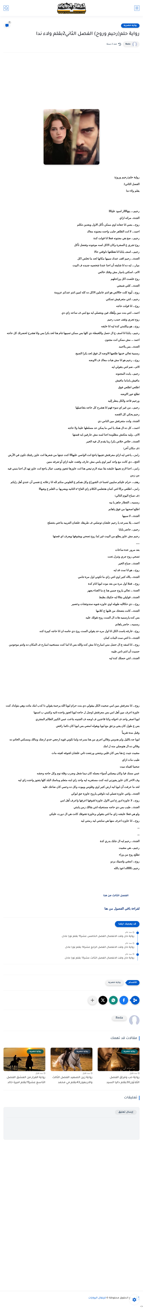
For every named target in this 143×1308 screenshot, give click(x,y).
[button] (123, 1000)
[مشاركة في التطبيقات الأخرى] (92, 1000)
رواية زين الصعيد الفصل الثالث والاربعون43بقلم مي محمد (72, 1080)
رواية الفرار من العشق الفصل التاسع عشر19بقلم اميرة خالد (26, 1080)
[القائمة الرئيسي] (137, 8)
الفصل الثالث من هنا (116, 895)
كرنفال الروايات (97, 1298)
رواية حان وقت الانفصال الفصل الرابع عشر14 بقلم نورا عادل (99, 947)
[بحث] (6, 8)
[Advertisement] (71, 85)
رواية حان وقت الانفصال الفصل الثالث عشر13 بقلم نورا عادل (99, 958)
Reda (127, 44)
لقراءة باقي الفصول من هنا (122, 908)
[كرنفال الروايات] (71, 8)
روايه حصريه (130, 25)
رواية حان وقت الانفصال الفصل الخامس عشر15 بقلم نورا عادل (98, 936)
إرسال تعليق (125, 1112)
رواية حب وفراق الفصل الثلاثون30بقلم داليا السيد (123, 1080)
